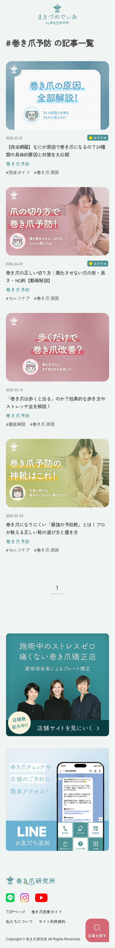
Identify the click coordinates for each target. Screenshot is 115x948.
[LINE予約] (57, 799)
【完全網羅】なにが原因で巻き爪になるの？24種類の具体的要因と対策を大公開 (55, 150)
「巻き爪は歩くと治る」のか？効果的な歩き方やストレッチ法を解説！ (55, 402)
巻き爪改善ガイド (46, 912)
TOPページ (15, 912)
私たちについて (19, 921)
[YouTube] (41, 897)
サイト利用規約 (52, 921)
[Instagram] (24, 897)
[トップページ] (57, 684)
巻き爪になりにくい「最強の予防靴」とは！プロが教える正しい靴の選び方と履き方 (55, 528)
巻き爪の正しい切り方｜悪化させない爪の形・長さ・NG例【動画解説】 (55, 276)
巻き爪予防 (18, 164)
